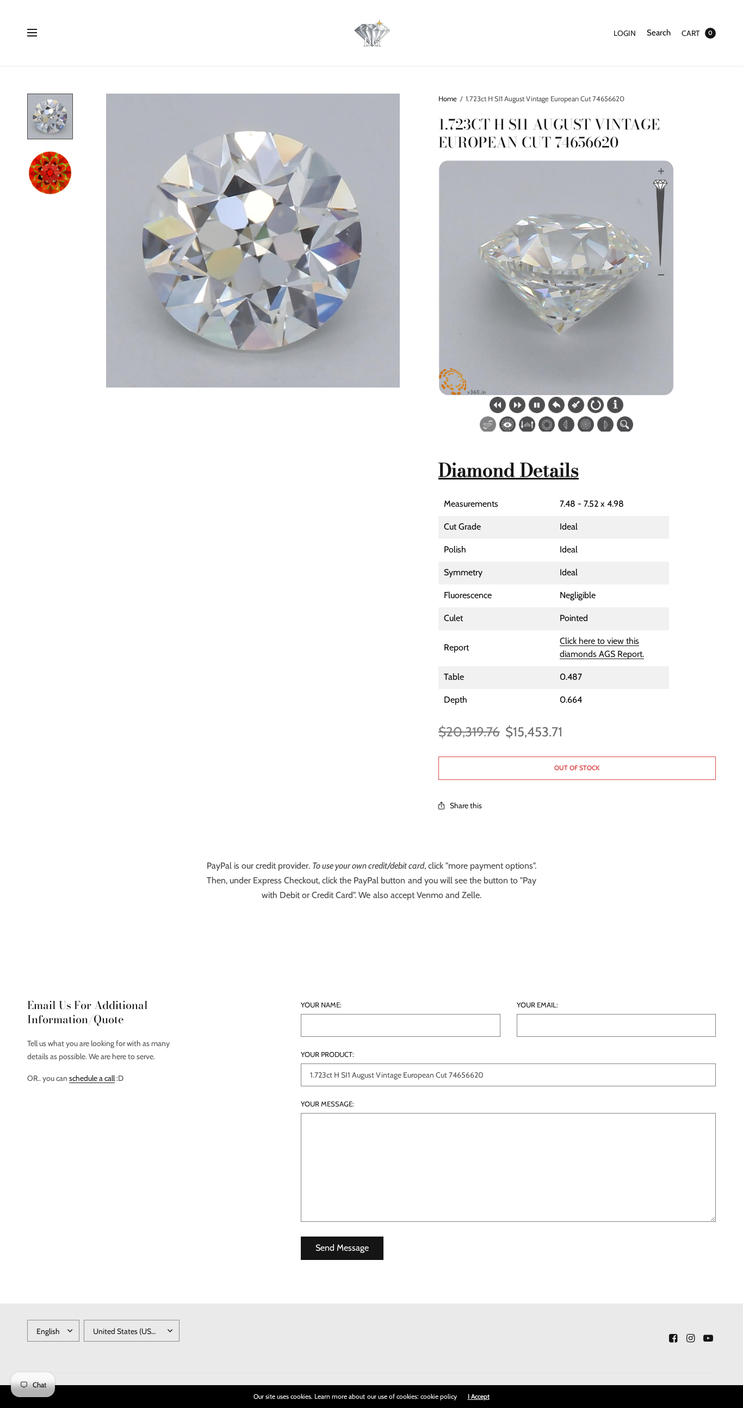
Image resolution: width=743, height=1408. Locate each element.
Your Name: (321, 1005)
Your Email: (537, 1005)
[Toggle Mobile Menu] (39, 33)
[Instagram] (691, 1338)
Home (447, 98)
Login (625, 33)
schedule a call (92, 1078)
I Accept (479, 1396)
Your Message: (327, 1104)
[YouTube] (708, 1338)
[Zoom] (253, 241)
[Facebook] (673, 1338)
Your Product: (327, 1054)
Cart (690, 33)
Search (659, 33)
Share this (466, 805)
